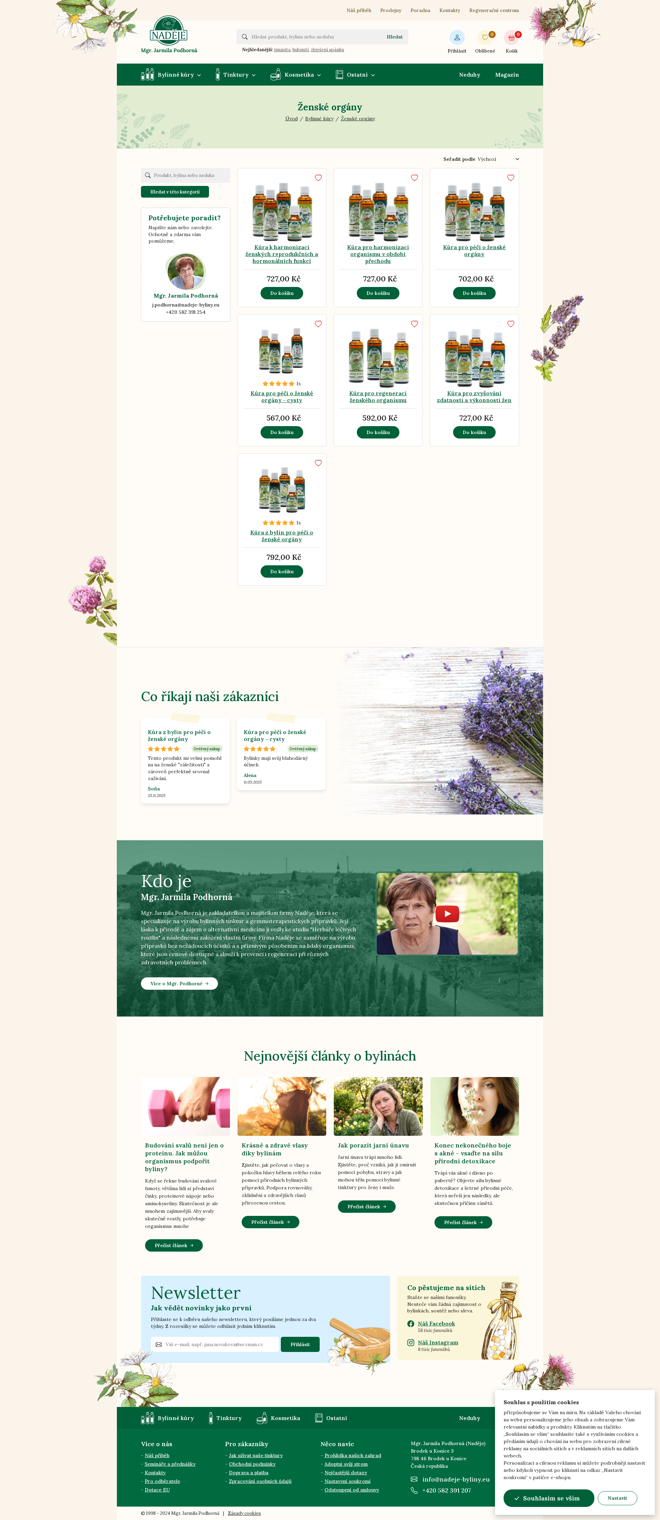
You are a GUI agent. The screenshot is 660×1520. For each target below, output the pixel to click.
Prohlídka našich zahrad (352, 1455)
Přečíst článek (171, 1245)
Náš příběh (358, 10)
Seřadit (459, 159)
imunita (282, 50)
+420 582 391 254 (186, 312)
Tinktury (236, 74)
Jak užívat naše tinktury (256, 1455)
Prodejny (391, 10)
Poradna (420, 10)
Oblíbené (485, 43)
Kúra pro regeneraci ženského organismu (378, 396)
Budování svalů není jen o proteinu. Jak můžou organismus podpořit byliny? (184, 1157)
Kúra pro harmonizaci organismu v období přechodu (378, 254)
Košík (512, 43)
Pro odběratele (162, 1481)
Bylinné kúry (176, 74)
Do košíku (282, 293)
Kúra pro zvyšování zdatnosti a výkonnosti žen (474, 396)
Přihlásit (457, 51)
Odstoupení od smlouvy (351, 1490)
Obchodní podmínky (252, 1464)
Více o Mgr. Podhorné (176, 983)
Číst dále (270, 214)
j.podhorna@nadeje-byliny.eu (185, 305)
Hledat (395, 37)
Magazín (507, 74)
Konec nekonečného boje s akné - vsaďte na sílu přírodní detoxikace (472, 1153)
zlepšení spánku (327, 50)
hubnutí (301, 50)
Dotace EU (157, 1490)
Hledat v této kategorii (175, 192)
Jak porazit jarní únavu (373, 1145)
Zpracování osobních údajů (260, 1481)
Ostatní (357, 74)
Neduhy (469, 74)
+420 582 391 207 (446, 1490)
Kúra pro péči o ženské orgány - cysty (282, 396)
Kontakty (449, 10)
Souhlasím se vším (551, 1498)
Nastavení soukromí (347, 1481)
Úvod (291, 118)
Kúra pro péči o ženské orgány (474, 250)
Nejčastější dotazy (345, 1472)
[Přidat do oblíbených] (318, 178)
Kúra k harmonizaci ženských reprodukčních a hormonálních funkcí (281, 254)
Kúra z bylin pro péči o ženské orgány (281, 536)
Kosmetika (299, 74)
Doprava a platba (248, 1472)
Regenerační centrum (494, 10)
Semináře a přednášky (170, 1464)
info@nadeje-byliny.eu (456, 1479)
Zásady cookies (244, 1513)
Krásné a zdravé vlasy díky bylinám (275, 1149)
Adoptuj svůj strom (346, 1464)
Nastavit (617, 1498)
